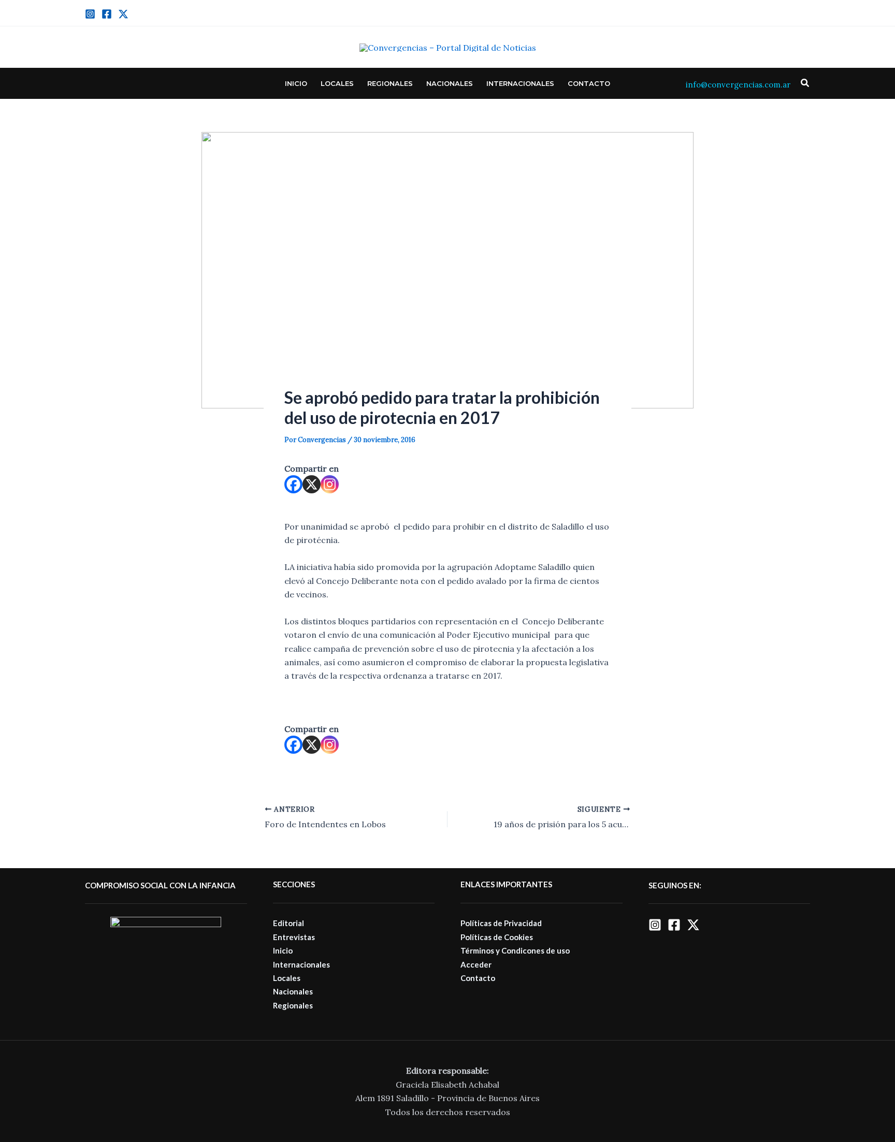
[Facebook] (107, 14)
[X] (311, 484)
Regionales (390, 83)
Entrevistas (294, 937)
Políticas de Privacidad (501, 923)
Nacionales (449, 83)
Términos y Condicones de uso (515, 950)
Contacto (589, 83)
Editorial (288, 923)
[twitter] (123, 14)
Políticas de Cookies (496, 937)
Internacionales (520, 83)
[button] (805, 83)
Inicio (296, 83)
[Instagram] (90, 14)
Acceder (476, 964)
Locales (337, 83)
